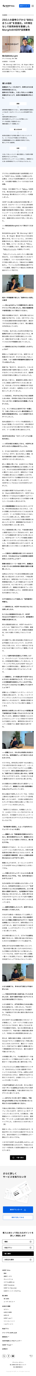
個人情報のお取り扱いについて (18, 1364)
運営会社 (5, 1337)
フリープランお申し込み (9, 1333)
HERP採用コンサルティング (11, 1341)
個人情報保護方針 (18, 1367)
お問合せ (5, 1349)
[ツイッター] (4, 1356)
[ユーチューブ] (13, 1356)
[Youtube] (8, 1356)
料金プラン (5, 1329)
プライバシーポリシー (18, 1362)
